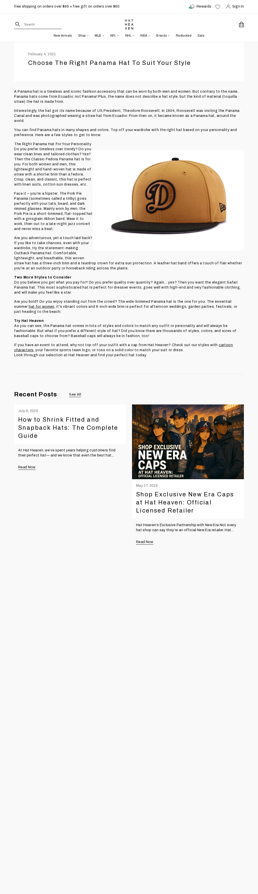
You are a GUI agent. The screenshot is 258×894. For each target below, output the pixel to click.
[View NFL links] (117, 36)
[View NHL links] (132, 36)
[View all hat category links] (87, 36)
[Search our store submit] (17, 24)
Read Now (27, 467)
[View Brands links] (168, 36)
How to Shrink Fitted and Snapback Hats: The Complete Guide (68, 427)
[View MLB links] (102, 36)
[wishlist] (217, 7)
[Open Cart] (241, 24)
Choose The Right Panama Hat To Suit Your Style (109, 63)
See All (75, 394)
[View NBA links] (148, 36)
